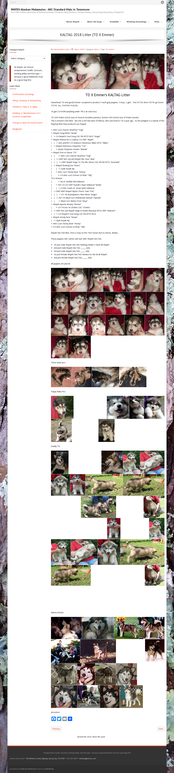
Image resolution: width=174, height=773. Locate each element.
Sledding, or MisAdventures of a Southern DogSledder (26, 115)
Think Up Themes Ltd (28, 769)
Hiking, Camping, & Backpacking (26, 100)
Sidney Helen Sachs (61, 49)
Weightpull (16, 129)
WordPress (50, 769)
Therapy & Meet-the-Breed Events (27, 122)
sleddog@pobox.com (87, 758)
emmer (111, 49)
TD (106, 49)
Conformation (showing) (23, 94)
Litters (96, 49)
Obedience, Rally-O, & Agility (24, 106)
